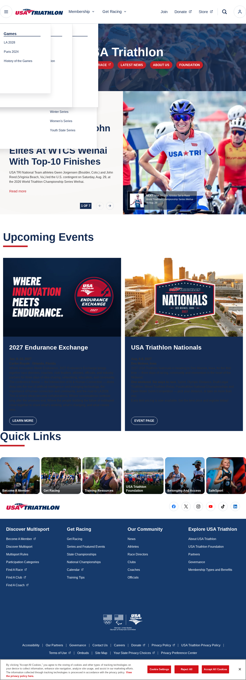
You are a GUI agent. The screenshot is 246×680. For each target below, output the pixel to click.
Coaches (134, 569)
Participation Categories (22, 562)
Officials (133, 577)
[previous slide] (100, 206)
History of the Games (18, 61)
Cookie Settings (159, 669)
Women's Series (61, 121)
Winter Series (59, 111)
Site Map (101, 653)
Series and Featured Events (86, 546)
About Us (161, 65)
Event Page (144, 420)
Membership (79, 11)
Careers (119, 645)
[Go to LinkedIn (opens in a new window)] (235, 506)
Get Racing (112, 11)
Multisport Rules (17, 554)
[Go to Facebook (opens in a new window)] (173, 506)
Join (164, 12)
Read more (17, 191)
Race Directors (138, 554)
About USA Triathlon (202, 539)
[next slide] (110, 206)
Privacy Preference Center (179, 653)
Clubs (132, 562)
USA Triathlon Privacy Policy (200, 645)
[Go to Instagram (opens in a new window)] (198, 506)
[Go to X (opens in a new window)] (186, 506)
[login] (240, 12)
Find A (16, 569)
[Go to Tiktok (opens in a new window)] (223, 506)
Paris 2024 (11, 51)
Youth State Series (62, 130)
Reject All (186, 669)
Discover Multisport (19, 546)
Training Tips (76, 577)
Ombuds (83, 653)
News (131, 539)
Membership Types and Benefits (210, 569)
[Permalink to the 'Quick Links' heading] (65, 436)
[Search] (224, 12)
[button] (162, 200)
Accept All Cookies (215, 669)
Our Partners (54, 645)
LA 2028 (9, 42)
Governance (196, 562)
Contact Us (100, 645)
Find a (100, 65)
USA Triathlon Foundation (206, 546)
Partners (194, 554)
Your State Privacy (134, 653)
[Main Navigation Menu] (6, 12)
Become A (21, 539)
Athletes (133, 546)
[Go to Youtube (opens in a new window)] (210, 506)
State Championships (81, 554)
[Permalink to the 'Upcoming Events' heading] (98, 237)
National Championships (84, 562)
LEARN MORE (22, 420)
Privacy (163, 645)
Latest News (132, 65)
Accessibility (30, 645)
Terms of (60, 653)
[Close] (240, 669)
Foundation (189, 65)
